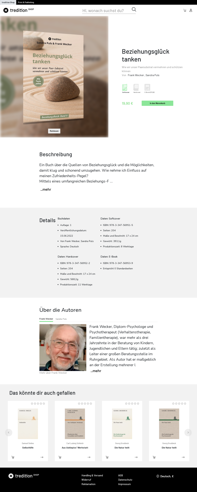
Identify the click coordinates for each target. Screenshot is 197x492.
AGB (120, 475)
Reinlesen (54, 131)
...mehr (45, 189)
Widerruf (86, 479)
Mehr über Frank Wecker (53, 373)
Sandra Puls (152, 75)
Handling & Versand (92, 475)
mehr (96, 370)
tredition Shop (8, 2)
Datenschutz (125, 479)
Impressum (124, 484)
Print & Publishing (26, 2)
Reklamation (88, 484)
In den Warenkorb (157, 103)
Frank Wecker (136, 75)
